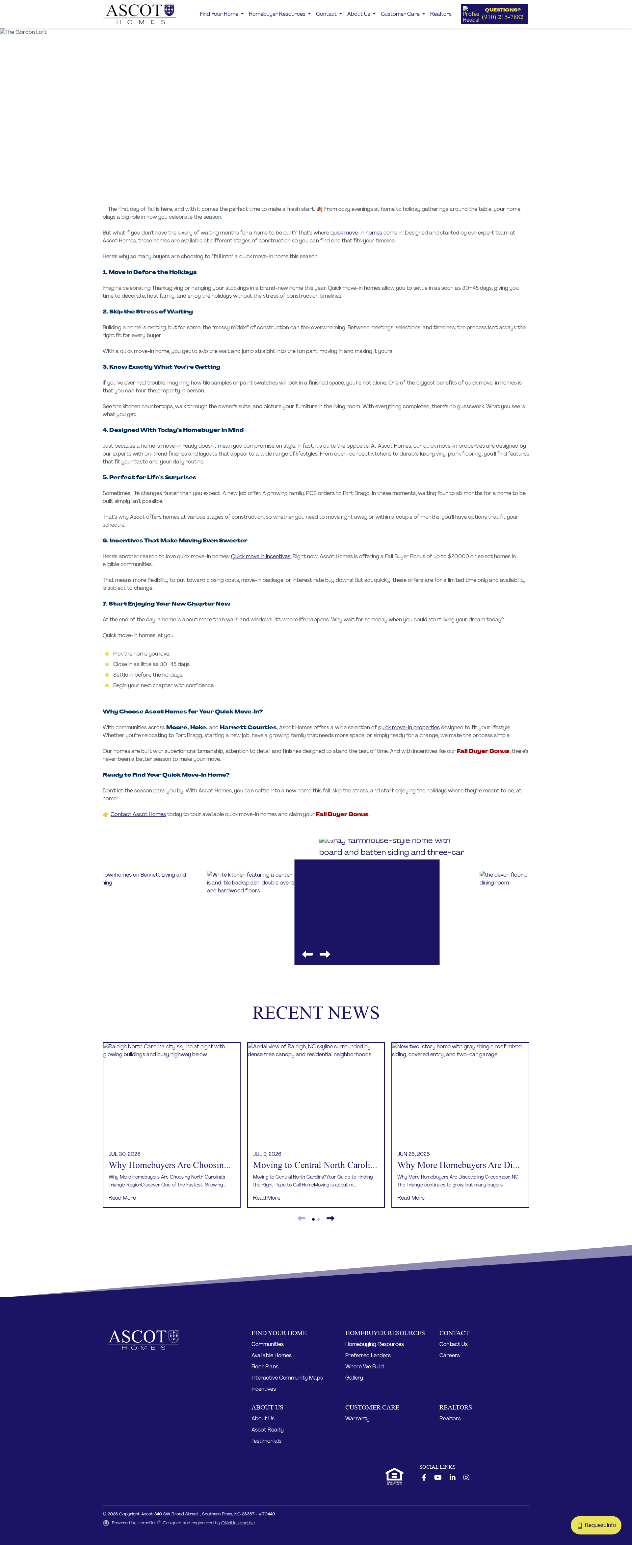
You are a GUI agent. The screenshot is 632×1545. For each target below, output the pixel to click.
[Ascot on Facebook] (424, 1477)
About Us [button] (359, 14)
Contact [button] (327, 14)
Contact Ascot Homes (138, 814)
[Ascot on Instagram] (466, 1477)
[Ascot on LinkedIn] (452, 1477)
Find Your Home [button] (220, 14)
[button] (494, 14)
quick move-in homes (356, 232)
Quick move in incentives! (261, 556)
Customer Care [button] (401, 14)
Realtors (441, 14)
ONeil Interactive (238, 1523)
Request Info (602, 1525)
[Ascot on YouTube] (438, 1477)
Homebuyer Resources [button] (278, 14)
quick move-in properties (409, 727)
